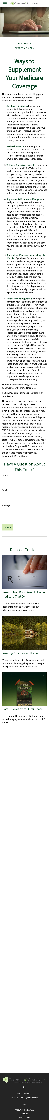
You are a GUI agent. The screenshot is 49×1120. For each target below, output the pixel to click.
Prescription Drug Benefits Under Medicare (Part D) (23, 594)
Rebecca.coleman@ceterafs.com (24, 1097)
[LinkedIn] (24, 1087)
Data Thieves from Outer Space (22, 709)
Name (5, 475)
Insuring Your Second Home (20, 653)
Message (6, 505)
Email (4, 490)
